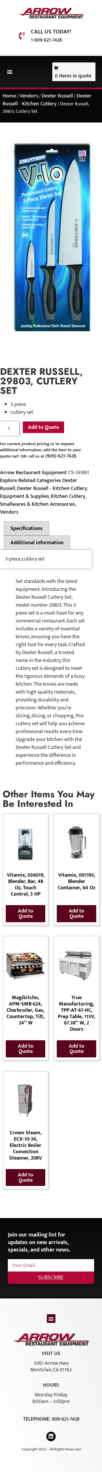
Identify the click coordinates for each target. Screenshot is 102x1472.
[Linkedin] (51, 1436)
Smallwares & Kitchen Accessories (37, 504)
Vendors (29, 95)
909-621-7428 (65, 1419)
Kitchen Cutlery (68, 496)
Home (9, 95)
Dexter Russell (57, 95)
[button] (9, 71)
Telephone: (37, 1419)
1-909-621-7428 (46, 40)
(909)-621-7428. (61, 456)
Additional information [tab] (37, 542)
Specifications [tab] (26, 528)
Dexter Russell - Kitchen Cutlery (47, 99)
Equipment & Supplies (24, 496)
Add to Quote (43, 427)
